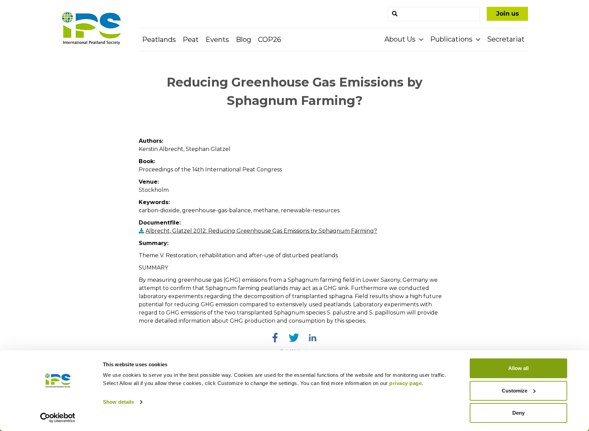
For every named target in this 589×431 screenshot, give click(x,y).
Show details (118, 402)
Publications (452, 39)
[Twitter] (293, 337)
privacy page (405, 383)
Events (217, 39)
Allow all (518, 368)
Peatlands (159, 39)
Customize (514, 391)
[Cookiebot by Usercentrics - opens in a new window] (58, 418)
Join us (507, 13)
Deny (518, 413)
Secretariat (506, 39)
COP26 (269, 39)
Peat (191, 39)
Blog (243, 39)
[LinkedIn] (312, 337)
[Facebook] (275, 337)
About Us (400, 39)
